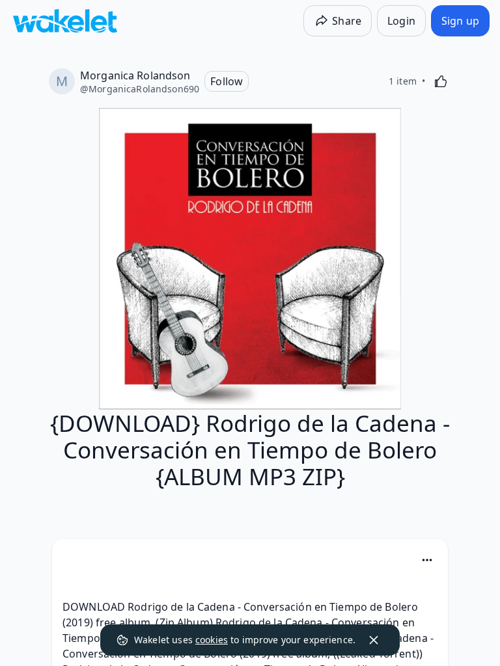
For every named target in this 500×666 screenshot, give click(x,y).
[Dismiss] (373, 640)
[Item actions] (427, 560)
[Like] (440, 81)
